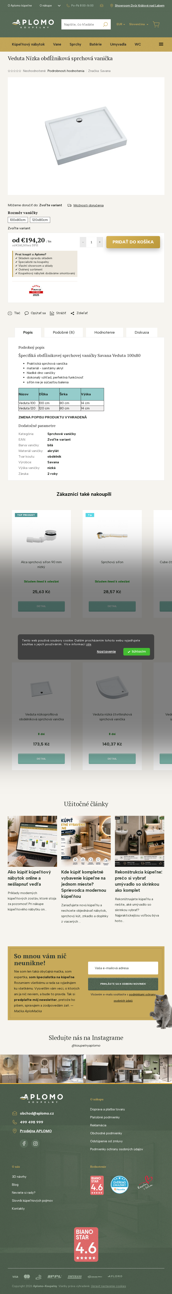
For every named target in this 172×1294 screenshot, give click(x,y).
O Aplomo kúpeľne (20, 5)
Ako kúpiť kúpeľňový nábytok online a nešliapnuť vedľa (29, 878)
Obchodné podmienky (106, 1133)
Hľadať (105, 24)
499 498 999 (31, 1122)
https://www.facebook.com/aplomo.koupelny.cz (24, 1143)
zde (88, 644)
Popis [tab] (28, 332)
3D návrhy (19, 1177)
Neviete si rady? (23, 1193)
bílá (50, 445)
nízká (51, 468)
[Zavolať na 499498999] (80, 6)
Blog (15, 1185)
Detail (41, 606)
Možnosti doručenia (88, 205)
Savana (53, 462)
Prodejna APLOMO (36, 1131)
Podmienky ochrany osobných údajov (116, 1149)
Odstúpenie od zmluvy (106, 1141)
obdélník (54, 456)
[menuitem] (28, 44)
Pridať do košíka (133, 241)
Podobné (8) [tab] (63, 332)
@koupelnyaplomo (86, 1045)
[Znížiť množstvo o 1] (83, 242)
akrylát (53, 451)
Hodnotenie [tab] (104, 332)
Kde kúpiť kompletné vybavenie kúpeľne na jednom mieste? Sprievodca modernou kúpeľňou (83, 884)
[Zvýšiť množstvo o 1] (100, 242)
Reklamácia (98, 1125)
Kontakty (18, 1208)
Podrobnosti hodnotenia (65, 71)
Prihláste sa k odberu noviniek (123, 983)
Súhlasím (139, 652)
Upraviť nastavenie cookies (108, 1286)
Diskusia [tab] (142, 332)
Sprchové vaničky (61, 434)
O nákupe (46, 5)
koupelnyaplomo (35, 1143)
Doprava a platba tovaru (107, 1109)
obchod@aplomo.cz (37, 1113)
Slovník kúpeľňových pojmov (32, 1201)
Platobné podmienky (105, 1117)
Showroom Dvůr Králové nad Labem (139, 5)
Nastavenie (106, 651)
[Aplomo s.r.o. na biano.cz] (86, 1244)
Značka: (99, 71)
